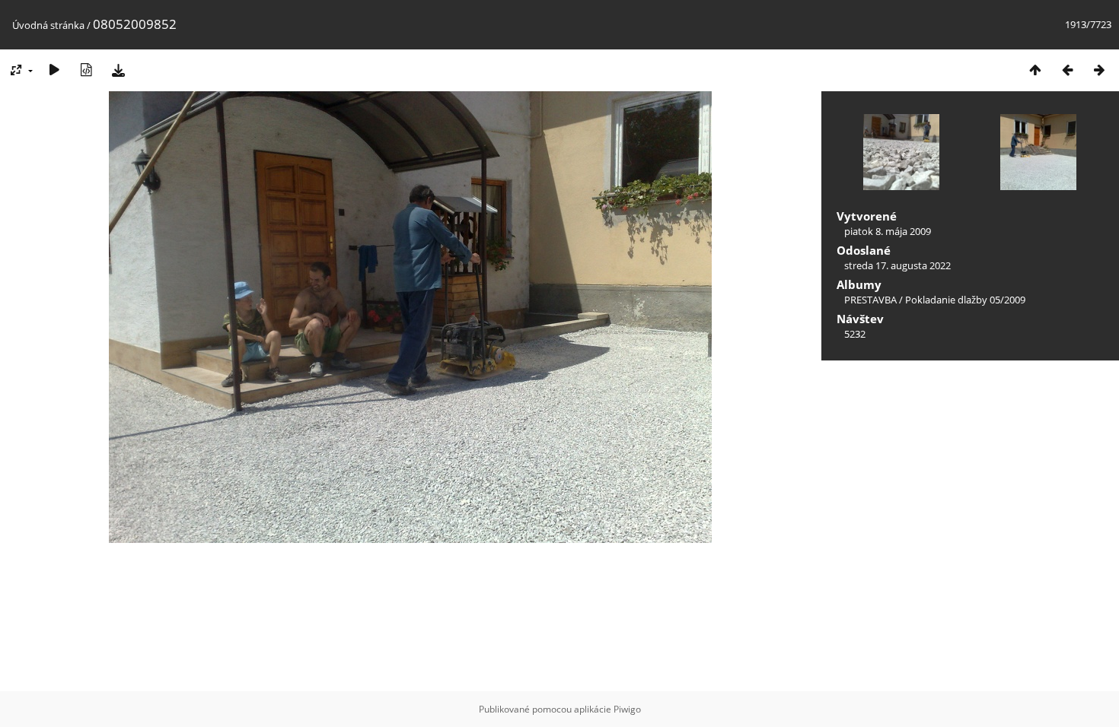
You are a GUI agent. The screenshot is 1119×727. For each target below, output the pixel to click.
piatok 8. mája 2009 (887, 231)
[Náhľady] (1035, 69)
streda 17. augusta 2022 (897, 265)
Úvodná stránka (48, 25)
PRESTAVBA (871, 299)
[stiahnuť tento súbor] (118, 69)
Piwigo (627, 709)
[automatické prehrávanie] (54, 69)
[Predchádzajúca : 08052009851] (1067, 69)
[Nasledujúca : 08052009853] (1099, 69)
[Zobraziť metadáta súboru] (86, 69)
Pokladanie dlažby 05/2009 (965, 299)
